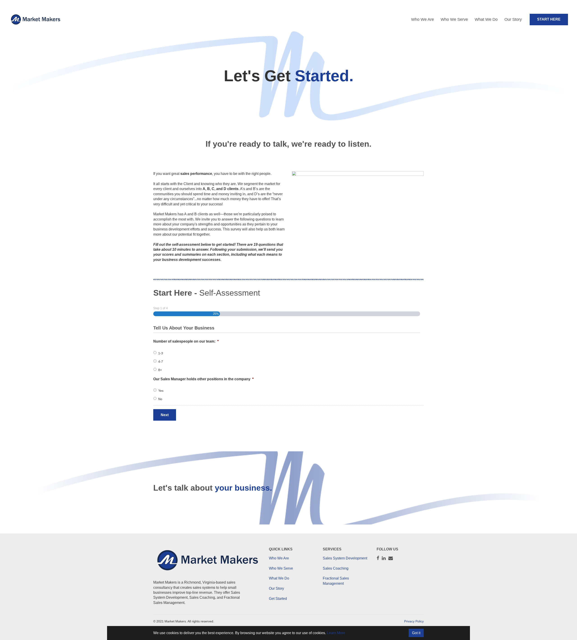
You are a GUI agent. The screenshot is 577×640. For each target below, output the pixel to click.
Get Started (278, 599)
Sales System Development (345, 558)
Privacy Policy (414, 621)
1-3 (160, 353)
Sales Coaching (335, 568)
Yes (160, 390)
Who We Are (422, 19)
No (160, 399)
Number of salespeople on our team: (186, 341)
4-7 (160, 361)
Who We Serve (454, 19)
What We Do (486, 19)
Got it (416, 633)
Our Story (513, 19)
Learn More (336, 633)
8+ (160, 370)
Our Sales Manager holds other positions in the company (203, 379)
